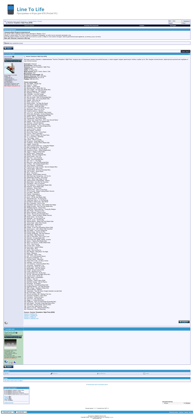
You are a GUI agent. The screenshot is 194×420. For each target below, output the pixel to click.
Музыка (40, 21)
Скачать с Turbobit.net (30, 315)
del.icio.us (55, 373)
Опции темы (184, 51)
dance (8, 380)
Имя (170, 21)
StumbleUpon (102, 373)
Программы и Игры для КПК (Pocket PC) (16, 21)
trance (15, 380)
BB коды (6, 396)
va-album (20, 380)
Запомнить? (187, 21)
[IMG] (5, 399)
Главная (181, 412)
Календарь (173, 25)
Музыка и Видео (32, 21)
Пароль (170, 23)
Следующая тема (102, 384)
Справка (141, 25)
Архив (186, 412)
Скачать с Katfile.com (30, 314)
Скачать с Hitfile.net (30, 317)
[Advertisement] (41, 347)
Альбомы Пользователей (91, 25)
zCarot (111, 417)
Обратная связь (173, 412)
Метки (5, 378)
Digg (7, 373)
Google (147, 373)
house (12, 380)
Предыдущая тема (92, 384)
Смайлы (6, 397)
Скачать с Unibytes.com (31, 318)
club (5, 380)
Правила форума (8, 402)
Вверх (190, 412)
